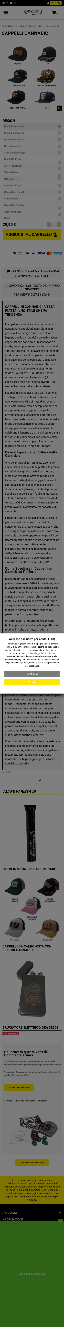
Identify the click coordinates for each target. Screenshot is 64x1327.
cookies (52, 659)
